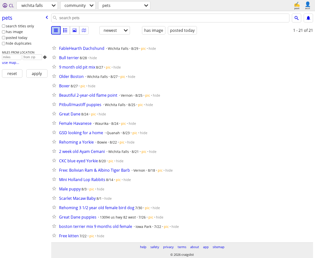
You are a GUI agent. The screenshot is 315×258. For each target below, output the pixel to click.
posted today (16, 37)
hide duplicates (19, 43)
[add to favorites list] (55, 48)
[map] (84, 30)
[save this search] (308, 18)
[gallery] (74, 30)
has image (14, 31)
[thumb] (65, 30)
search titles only (20, 26)
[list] (56, 30)
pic (143, 48)
